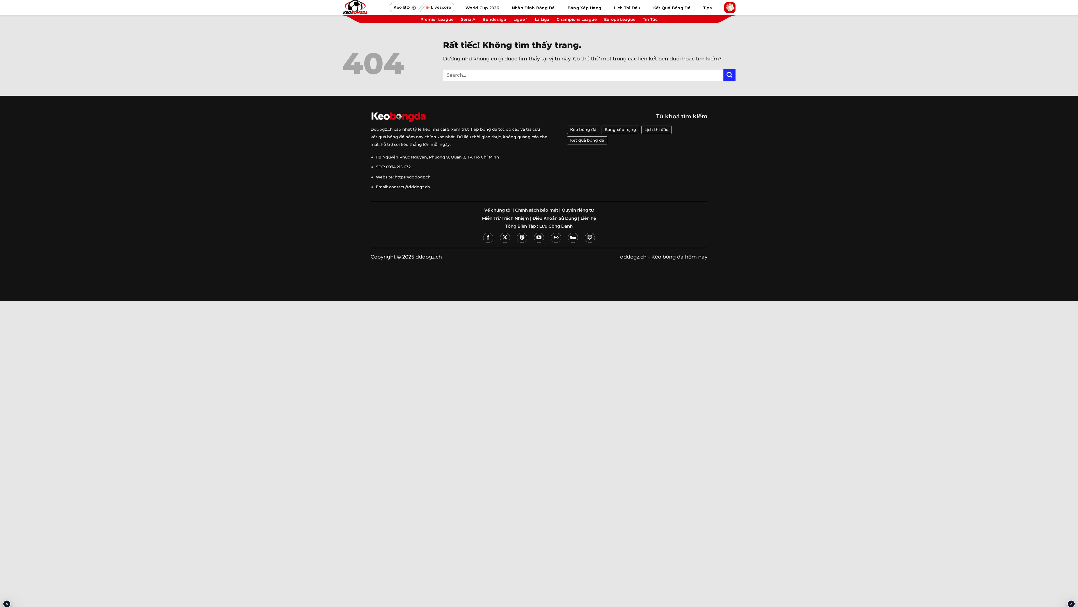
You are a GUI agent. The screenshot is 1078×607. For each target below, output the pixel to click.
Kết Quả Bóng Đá (672, 8)
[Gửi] (729, 75)
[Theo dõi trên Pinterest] (522, 238)
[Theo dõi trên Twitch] (590, 238)
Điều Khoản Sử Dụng (555, 218)
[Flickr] (556, 238)
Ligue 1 (520, 19)
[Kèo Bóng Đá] (363, 7)
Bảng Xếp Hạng (585, 8)
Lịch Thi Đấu (627, 8)
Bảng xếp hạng (620, 129)
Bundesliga (494, 19)
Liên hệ (588, 218)
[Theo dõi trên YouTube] (539, 238)
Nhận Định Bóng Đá (533, 8)
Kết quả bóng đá (587, 140)
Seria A (468, 19)
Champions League (577, 19)
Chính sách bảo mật (536, 210)
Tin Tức (650, 19)
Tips (707, 8)
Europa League (620, 19)
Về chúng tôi (497, 210)
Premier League (437, 19)
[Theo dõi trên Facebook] (488, 238)
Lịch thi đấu (656, 129)
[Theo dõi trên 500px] (573, 238)
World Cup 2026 (482, 8)
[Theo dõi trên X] (505, 238)
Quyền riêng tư (578, 210)
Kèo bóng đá (583, 129)
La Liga (542, 19)
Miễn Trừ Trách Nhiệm (505, 218)
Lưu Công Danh (556, 226)
